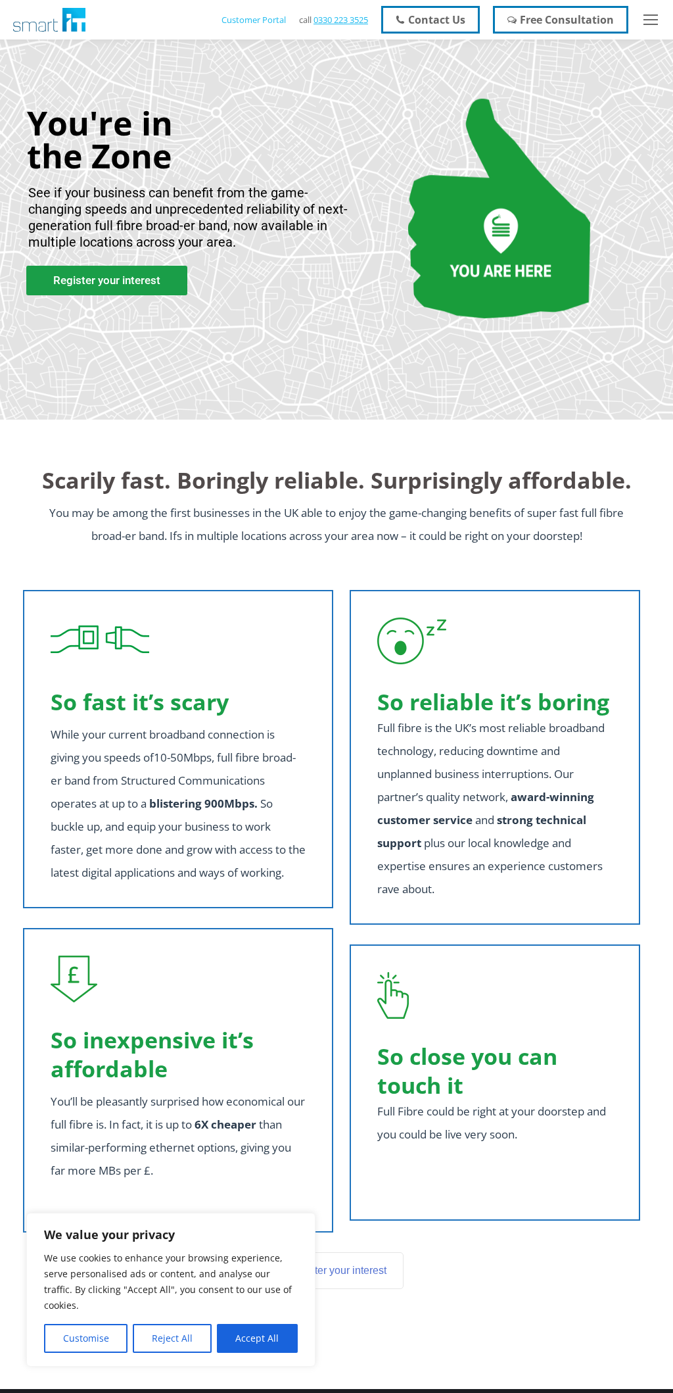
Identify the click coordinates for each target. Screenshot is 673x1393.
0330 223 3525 (340, 20)
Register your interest (336, 1270)
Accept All (257, 1338)
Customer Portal (253, 20)
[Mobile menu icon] (650, 20)
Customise (86, 1338)
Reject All (172, 1338)
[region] (170, 1290)
